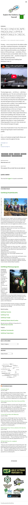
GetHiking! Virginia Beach (7, 333)
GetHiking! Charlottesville (7, 330)
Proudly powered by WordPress (7, 503)
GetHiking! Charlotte (6, 312)
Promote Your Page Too (5, 146)
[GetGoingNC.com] (1, 144)
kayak (11, 153)
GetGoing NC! (14, 10)
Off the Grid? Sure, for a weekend (9, 441)
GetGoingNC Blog (7, 386)
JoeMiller (12, 40)
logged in (10, 178)
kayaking (17, 153)
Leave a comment (20, 40)
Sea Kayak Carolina (17, 155)
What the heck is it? (5, 161)
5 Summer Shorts (5, 389)
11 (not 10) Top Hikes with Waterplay (10, 414)
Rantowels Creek (6, 155)
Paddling (3, 26)
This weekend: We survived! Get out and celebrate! (13, 167)
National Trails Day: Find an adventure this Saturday (13, 427)
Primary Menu (26, 2)
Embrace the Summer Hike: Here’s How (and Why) (13, 401)
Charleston (5, 153)
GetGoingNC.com (4, 142)
